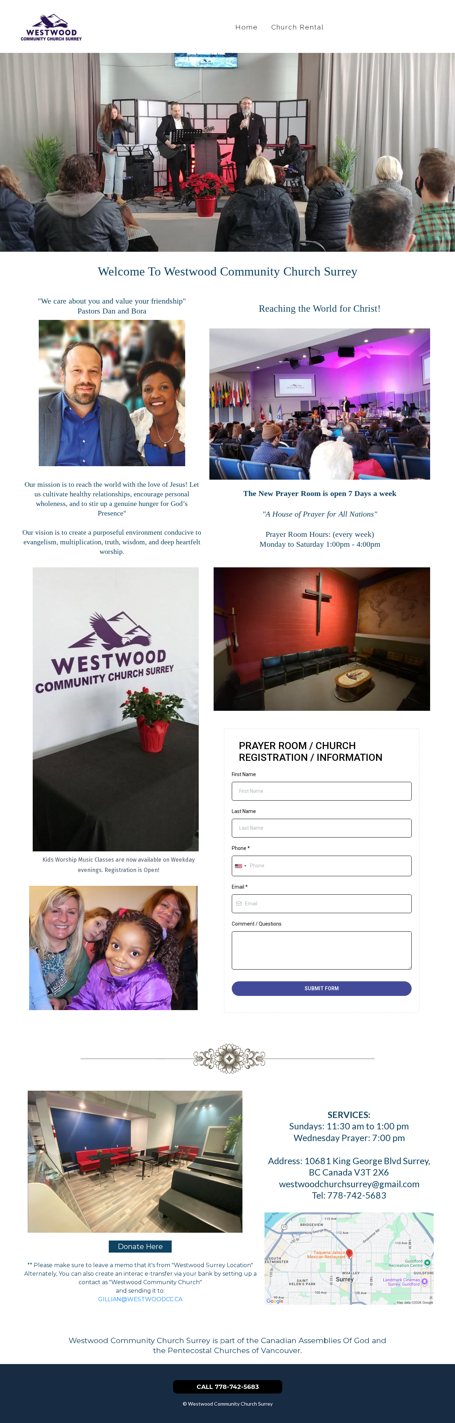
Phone (241, 848)
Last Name (244, 811)
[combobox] (240, 866)
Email (240, 887)
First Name (244, 774)
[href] (349, 1258)
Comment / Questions (257, 924)
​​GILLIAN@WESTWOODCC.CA (140, 1299)
